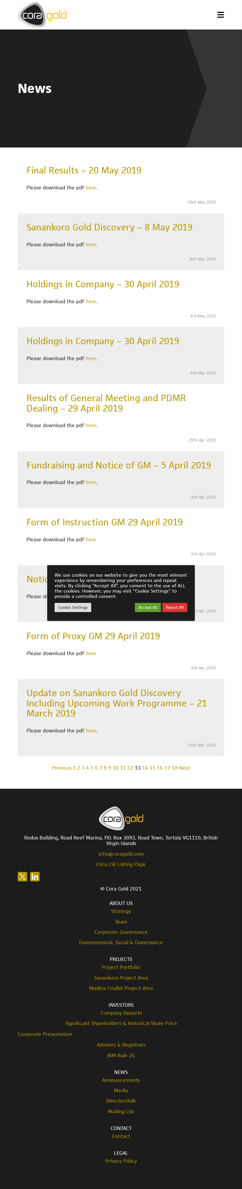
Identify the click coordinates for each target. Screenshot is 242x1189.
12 (130, 768)
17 (167, 768)
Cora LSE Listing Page (121, 864)
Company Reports (121, 1013)
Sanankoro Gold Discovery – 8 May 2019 (109, 227)
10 (116, 768)
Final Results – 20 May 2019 (84, 170)
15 (153, 768)
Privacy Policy (121, 1161)
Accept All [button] (147, 607)
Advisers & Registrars (121, 1045)
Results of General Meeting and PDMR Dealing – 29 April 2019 (106, 403)
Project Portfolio (121, 967)
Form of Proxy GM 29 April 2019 (93, 636)
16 (160, 768)
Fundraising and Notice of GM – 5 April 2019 (119, 465)
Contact (121, 1136)
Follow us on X (22, 876)
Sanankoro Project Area (121, 978)
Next (184, 768)
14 (145, 768)
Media (121, 1090)
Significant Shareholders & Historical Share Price (121, 1023)
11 (123, 768)
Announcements (121, 1080)
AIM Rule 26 (121, 1055)
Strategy (121, 911)
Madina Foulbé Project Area (121, 988)
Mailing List (121, 1111)
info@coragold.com (121, 854)
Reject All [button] (175, 607)
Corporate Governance (121, 932)
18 (175, 768)
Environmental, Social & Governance (121, 942)
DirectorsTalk (121, 1101)
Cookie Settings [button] (73, 607)
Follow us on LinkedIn (35, 876)
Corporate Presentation (45, 1034)
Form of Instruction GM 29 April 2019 (105, 522)
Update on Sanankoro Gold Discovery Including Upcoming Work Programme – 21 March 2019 (117, 703)
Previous (61, 768)
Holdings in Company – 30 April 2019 (103, 284)
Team (121, 922)
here (91, 187)
